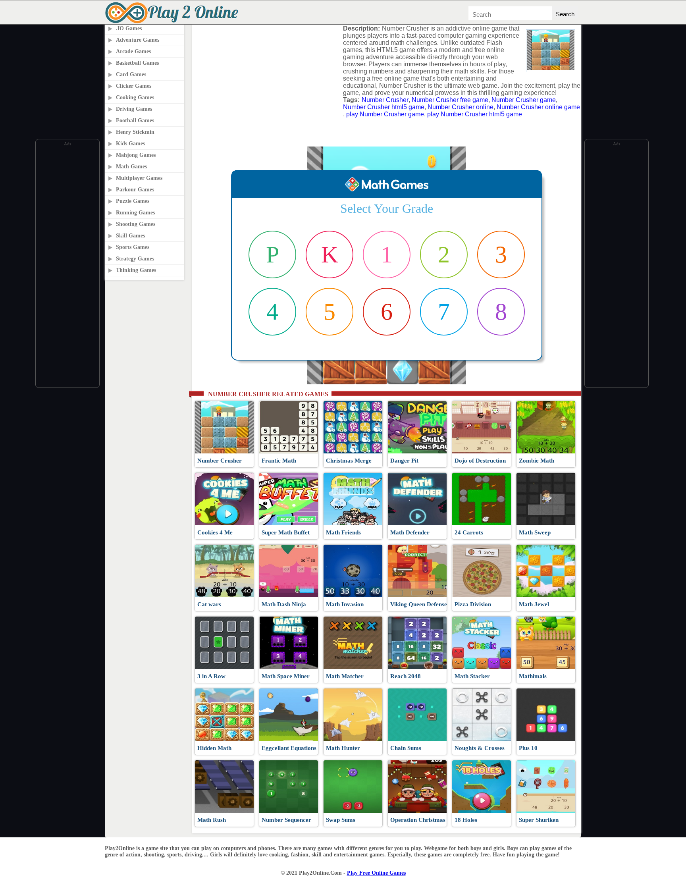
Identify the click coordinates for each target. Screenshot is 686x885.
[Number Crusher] (550, 67)
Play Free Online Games (376, 873)
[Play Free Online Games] (173, 22)
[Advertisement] (67, 267)
